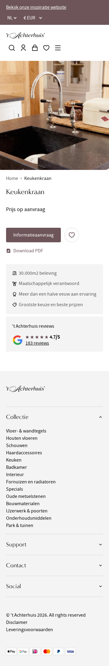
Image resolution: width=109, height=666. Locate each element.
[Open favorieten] (46, 48)
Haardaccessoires (24, 453)
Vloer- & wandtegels (26, 431)
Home (12, 178)
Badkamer (16, 467)
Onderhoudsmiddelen (28, 518)
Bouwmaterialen (23, 504)
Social (13, 586)
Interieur (15, 475)
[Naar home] (25, 35)
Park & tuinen (19, 525)
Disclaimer (17, 622)
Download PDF (28, 251)
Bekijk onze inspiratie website (36, 7)
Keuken (13, 460)
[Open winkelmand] (35, 48)
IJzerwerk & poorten (27, 511)
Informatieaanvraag (33, 235)
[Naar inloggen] (23, 48)
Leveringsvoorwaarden (29, 630)
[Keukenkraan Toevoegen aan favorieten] (71, 235)
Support (16, 544)
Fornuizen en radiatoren (31, 482)
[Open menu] (58, 48)
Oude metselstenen (26, 496)
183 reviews (37, 343)
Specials (14, 489)
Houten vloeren (22, 438)
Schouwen (17, 445)
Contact (16, 565)
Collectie (17, 416)
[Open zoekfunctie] (12, 48)
